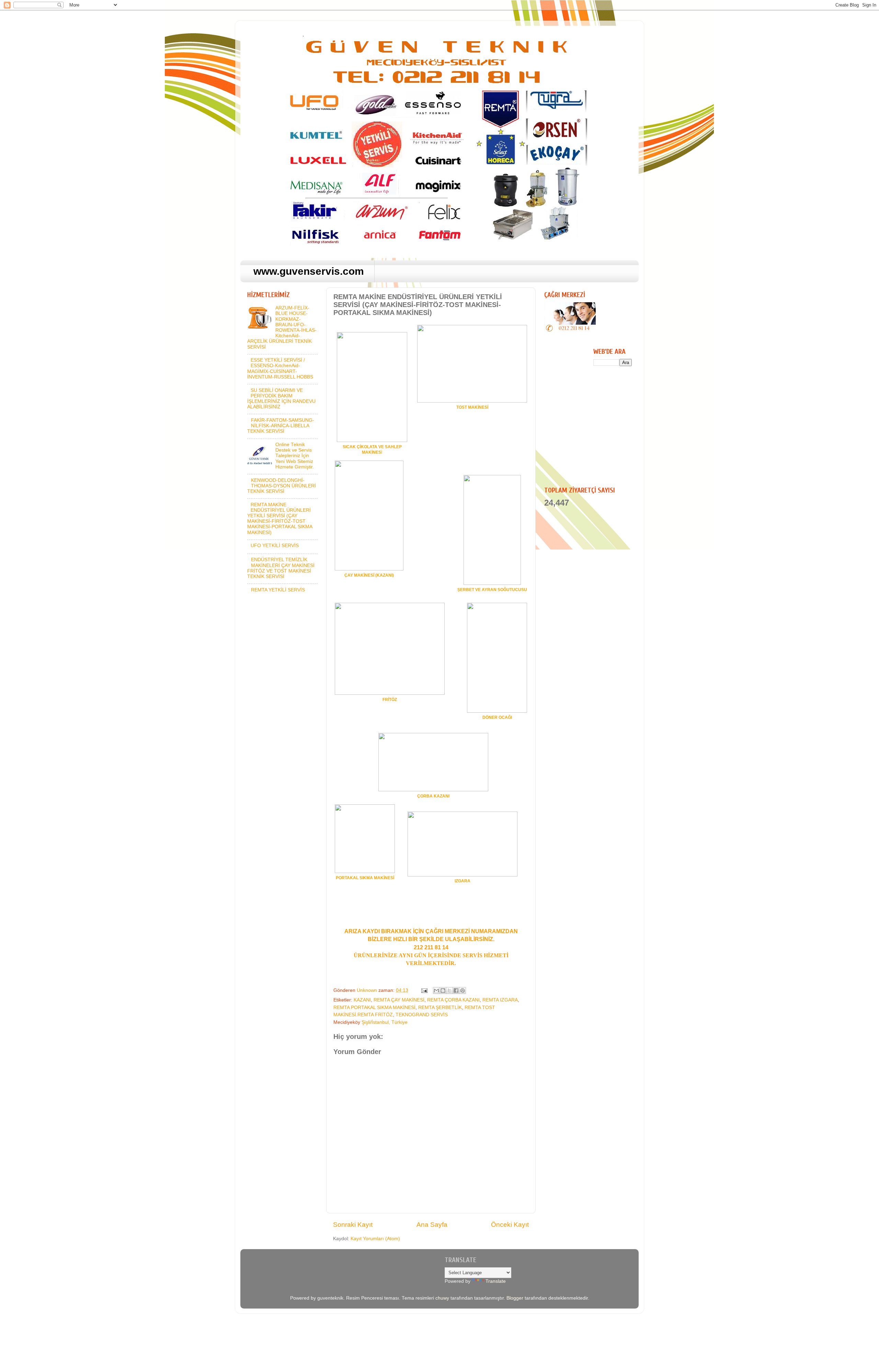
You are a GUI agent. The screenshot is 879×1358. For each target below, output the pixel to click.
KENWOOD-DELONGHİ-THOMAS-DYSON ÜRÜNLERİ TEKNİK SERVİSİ (281, 486)
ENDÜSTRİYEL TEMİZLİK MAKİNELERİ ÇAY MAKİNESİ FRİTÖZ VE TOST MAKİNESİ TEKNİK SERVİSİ (281, 568)
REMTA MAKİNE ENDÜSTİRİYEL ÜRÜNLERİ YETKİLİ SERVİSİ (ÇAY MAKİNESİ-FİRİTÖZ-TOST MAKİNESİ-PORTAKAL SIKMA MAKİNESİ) (279, 518)
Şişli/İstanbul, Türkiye (385, 1022)
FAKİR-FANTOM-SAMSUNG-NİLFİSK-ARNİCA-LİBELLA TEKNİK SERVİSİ (280, 426)
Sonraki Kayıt (353, 1224)
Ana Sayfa (431, 1224)
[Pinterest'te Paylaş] (462, 990)
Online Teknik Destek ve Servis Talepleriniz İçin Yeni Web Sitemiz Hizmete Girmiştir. (294, 455)
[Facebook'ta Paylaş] (456, 990)
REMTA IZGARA (500, 1000)
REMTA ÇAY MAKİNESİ (399, 1000)
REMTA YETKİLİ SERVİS (278, 589)
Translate (496, 1281)
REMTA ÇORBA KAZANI (453, 1000)
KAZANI (362, 1000)
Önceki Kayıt (510, 1224)
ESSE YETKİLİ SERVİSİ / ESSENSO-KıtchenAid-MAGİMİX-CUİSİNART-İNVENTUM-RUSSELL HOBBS (280, 369)
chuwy (442, 1298)
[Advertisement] (602, 426)
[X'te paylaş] (449, 990)
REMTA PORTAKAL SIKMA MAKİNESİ (374, 1007)
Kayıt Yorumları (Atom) (375, 1238)
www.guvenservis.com (308, 271)
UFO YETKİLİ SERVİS (275, 545)
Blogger (514, 1298)
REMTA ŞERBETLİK (440, 1007)
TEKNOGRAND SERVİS (422, 1014)
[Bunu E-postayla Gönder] (436, 990)
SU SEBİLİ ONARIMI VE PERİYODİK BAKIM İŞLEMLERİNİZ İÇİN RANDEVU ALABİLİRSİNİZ (281, 399)
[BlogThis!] (443, 990)
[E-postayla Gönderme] (424, 990)
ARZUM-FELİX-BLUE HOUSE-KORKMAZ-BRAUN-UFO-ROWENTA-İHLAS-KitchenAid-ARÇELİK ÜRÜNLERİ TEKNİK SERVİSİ (282, 327)
